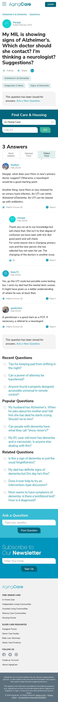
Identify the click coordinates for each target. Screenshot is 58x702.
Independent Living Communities (16, 604)
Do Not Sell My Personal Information (32, 697)
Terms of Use (40, 695)
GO (45, 130)
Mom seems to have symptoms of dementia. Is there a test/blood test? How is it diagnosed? (31, 496)
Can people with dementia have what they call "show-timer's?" (29, 428)
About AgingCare (9, 664)
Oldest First (46, 154)
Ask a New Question (28, 101)
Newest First (29, 154)
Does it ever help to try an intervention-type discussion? (27, 483)
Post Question (29, 530)
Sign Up (29, 569)
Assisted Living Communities (15, 608)
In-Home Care (8, 599)
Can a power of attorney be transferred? (26, 377)
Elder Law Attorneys (11, 638)
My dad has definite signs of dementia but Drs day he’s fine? (28, 472)
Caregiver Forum (9, 629)
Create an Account (10, 660)
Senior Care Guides (10, 633)
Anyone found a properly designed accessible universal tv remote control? (31, 391)
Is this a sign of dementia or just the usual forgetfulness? (31, 460)
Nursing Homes (9, 617)
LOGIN (50, 4)
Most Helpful (10, 154)
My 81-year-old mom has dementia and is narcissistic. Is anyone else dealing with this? (31, 442)
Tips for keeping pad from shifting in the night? (32, 366)
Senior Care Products (11, 642)
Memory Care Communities (14, 613)
